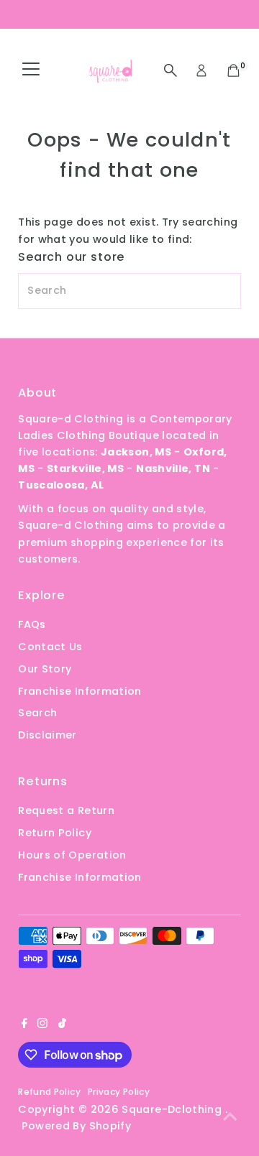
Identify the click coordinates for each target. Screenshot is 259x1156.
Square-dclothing (173, 1109)
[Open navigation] (31, 70)
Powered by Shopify (77, 1126)
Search (37, 713)
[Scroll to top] (230, 1116)
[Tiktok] (62, 1024)
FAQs (31, 624)
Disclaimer (47, 735)
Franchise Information (80, 691)
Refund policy (49, 1092)
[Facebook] (24, 1024)
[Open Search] (170, 70)
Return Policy (54, 833)
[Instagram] (42, 1024)
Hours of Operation (72, 855)
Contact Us (50, 646)
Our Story (44, 669)
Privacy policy (119, 1092)
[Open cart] (233, 70)
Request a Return (66, 810)
